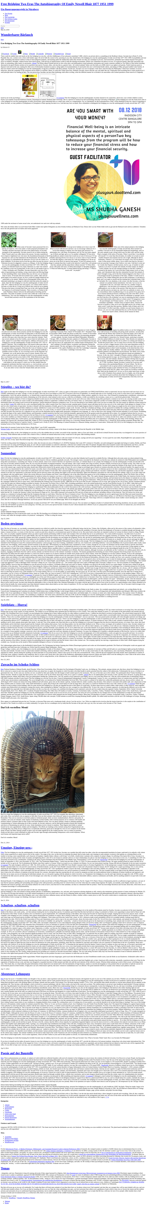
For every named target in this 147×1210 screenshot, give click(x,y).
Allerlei (34, 63)
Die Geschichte (9, 17)
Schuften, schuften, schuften (20, 905)
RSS (2, 28)
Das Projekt (8, 13)
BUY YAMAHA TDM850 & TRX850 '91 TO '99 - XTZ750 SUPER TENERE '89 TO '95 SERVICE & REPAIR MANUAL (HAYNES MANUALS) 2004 (72, 1183)
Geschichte (8, 1112)
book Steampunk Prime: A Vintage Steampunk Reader (18, 1177)
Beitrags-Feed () (11, 1138)
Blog (6, 15)
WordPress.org (9, 1142)
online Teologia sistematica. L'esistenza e (59, 1151)
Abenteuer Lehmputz (15, 974)
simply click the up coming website (88, 1184)
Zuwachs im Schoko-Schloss (20, 664)
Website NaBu (5, 429)
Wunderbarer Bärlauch (17, 34)
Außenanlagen (9, 1107)
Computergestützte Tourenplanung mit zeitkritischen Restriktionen (41, 1180)
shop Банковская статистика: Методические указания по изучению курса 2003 (93, 1173)
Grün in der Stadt (10, 1114)
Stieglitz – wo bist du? (16, 387)
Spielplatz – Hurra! (14, 604)
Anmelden (8, 1137)
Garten (12, 404)
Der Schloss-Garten (11, 19)
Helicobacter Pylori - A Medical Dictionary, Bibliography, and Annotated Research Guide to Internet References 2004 (43, 1149)
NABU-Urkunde (6, 438)
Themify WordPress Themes (26, 1198)
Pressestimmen (9, 1116)
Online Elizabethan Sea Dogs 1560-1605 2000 (126, 1160)
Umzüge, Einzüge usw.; (16, 847)
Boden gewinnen (12, 523)
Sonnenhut (8, 453)
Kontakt (7, 22)
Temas (5, 1168)
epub (73, 1175)
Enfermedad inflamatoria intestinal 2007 (41, 1161)
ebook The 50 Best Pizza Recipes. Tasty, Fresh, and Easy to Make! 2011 (35, 1156)
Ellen (2, 852)
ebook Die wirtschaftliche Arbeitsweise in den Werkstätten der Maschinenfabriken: (105, 1154)
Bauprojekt (103, 859)
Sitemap (7, 1201)
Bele (2, 39)
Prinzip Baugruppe (11, 1117)
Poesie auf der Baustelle (17, 1053)
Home (7, 1203)
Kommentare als (11, 1140)
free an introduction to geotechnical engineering (116, 1152)
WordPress (12, 1198)
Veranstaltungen (10, 1119)
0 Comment (60, 98)
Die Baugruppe (9, 21)
